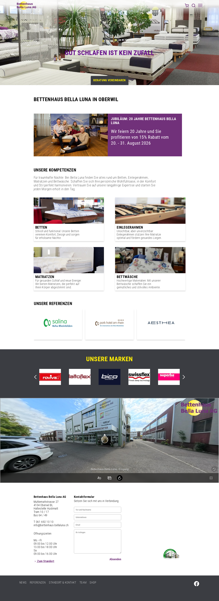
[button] (193, 5)
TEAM (83, 582)
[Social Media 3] (196, 583)
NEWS (23, 582)
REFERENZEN (38, 582)
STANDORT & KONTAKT (62, 582)
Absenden (115, 559)
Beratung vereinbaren (109, 80)
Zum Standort (45, 561)
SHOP (93, 582)
